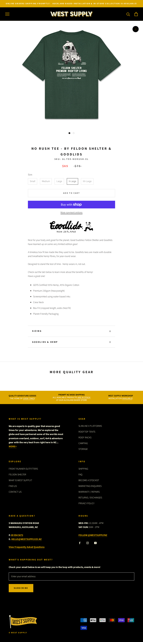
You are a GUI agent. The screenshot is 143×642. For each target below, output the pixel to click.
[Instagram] (87, 543)
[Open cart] (136, 14)
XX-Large (87, 181)
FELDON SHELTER (17, 474)
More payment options (71, 212)
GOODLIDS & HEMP (45, 342)
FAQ (80, 474)
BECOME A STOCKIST (88, 480)
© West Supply (18, 632)
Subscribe (21, 588)
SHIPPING (83, 469)
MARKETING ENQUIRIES (89, 486)
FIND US (13, 486)
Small (32, 181)
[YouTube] (95, 543)
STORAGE (83, 449)
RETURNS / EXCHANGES (90, 497)
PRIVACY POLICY (86, 503)
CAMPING (83, 443)
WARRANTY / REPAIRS (89, 492)
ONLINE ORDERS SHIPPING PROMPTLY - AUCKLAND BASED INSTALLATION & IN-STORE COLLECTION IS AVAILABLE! (71, 3)
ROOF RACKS (84, 437)
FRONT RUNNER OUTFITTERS (23, 469)
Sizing (37, 331)
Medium (46, 181)
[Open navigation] (7, 14)
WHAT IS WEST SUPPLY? (20, 480)
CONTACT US (15, 492)
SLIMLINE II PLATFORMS (90, 426)
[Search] (128, 14)
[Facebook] (79, 543)
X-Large (72, 181)
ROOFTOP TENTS (86, 432)
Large (59, 181)
